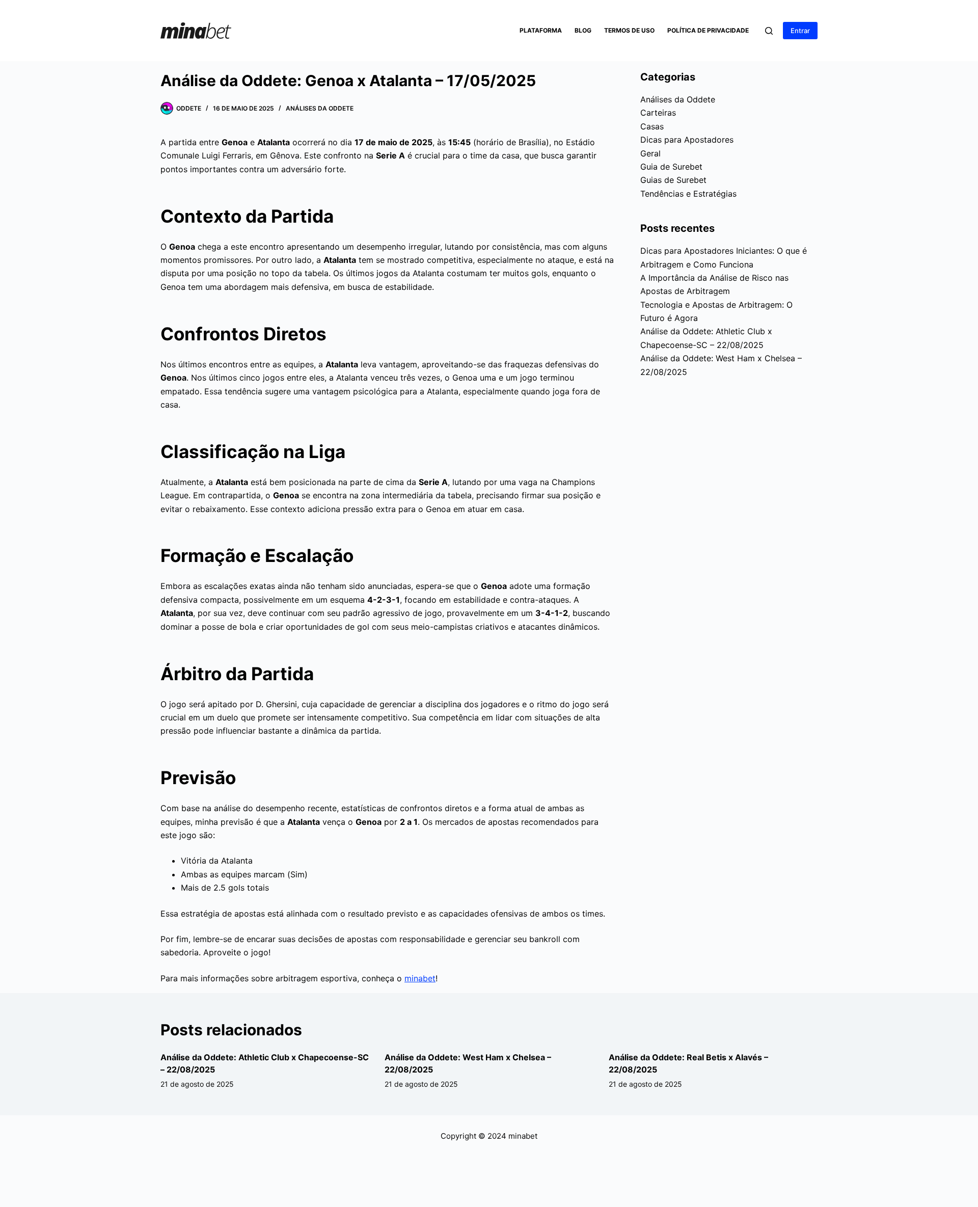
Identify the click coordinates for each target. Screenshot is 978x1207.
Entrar (800, 30)
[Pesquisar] (769, 31)
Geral (650, 153)
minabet (420, 978)
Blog (583, 30)
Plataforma (541, 30)
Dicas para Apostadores (687, 140)
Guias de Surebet (673, 180)
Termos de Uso (629, 30)
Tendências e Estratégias (688, 194)
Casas (652, 126)
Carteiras (658, 113)
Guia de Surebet (671, 167)
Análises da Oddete (320, 108)
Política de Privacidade (708, 30)
